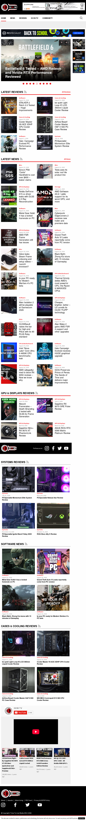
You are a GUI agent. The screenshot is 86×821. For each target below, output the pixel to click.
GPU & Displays (24, 185)
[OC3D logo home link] (9, 6)
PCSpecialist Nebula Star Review (50, 496)
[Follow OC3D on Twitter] (60, 446)
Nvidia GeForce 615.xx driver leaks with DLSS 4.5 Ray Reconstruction (26, 194)
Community (47, 16)
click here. (81, 818)
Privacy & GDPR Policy (42, 799)
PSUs (20, 318)
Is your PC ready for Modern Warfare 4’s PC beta (27, 280)
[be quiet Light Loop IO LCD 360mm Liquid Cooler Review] (18, 642)
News (12, 16)
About (3, 799)
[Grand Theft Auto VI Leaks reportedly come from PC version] (53, 560)
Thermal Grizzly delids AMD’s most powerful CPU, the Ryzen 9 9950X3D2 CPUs (62, 283)
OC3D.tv (34, 16)
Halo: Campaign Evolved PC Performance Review (26, 143)
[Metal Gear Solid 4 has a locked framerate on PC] (18, 560)
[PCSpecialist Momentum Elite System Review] (18, 478)
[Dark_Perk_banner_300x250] (79, 54)
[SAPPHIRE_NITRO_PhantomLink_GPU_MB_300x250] (79, 42)
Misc (20, 163)
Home (3, 16)
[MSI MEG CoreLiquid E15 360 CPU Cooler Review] (53, 678)
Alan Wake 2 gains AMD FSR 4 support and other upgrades (62, 326)
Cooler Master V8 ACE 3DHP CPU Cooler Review (25, 123)
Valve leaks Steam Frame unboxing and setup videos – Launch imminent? (26, 258)
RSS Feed (25, 90)
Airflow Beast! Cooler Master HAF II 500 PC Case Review (61, 123)
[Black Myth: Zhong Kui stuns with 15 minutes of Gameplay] (18, 596)
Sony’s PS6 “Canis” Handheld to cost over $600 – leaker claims (27, 173)
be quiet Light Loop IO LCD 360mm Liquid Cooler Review (61, 104)
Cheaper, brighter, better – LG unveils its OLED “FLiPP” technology (62, 305)
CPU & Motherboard (62, 272)
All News (67, 157)
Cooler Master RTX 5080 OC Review (34, 69)
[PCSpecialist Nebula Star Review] (53, 478)
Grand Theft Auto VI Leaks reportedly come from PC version (62, 237)
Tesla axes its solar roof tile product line (61, 170)
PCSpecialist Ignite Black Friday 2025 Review (17, 533)
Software (22, 96)
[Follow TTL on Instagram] (47, 447)
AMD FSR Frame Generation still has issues (26, 237)
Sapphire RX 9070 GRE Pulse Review (62, 405)
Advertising (19, 799)
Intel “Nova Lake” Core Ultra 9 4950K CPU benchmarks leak (26, 351)
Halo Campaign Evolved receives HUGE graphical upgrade (62, 350)
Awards (10, 799)
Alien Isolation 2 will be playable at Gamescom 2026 (26, 304)
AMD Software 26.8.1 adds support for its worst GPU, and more (62, 194)
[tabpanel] (36, 58)
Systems (58, 135)
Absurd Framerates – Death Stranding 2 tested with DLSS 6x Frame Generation (26, 408)
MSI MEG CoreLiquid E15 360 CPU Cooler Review (50, 697)
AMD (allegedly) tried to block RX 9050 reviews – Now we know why (26, 373)
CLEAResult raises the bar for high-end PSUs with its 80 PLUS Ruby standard (26, 328)
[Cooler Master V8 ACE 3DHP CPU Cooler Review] (53, 642)
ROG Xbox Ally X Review (47, 532)
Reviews (23, 16)
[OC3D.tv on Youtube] (66, 447)
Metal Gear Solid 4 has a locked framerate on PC (27, 214)
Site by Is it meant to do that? (10, 814)
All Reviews (66, 90)
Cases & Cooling (60, 96)
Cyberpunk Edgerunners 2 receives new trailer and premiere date (61, 216)
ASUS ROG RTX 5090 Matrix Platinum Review (62, 429)
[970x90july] (43, 31)
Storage (58, 185)
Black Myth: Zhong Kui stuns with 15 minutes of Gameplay (62, 256)
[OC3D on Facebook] (53, 447)
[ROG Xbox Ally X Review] (53, 514)
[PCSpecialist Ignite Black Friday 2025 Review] (18, 514)
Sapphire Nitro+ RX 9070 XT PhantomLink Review (26, 430)
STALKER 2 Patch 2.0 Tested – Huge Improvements (27, 104)
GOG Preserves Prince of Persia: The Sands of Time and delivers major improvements (62, 374)
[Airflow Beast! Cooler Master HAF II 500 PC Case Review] (18, 678)
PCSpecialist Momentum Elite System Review (62, 142)
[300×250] (79, 66)
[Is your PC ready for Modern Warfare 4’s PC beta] (53, 596)
